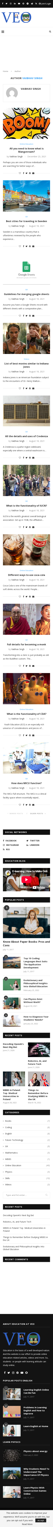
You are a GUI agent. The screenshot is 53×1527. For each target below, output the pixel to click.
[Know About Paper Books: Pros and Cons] (26, 922)
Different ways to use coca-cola (26, 575)
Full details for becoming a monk (26, 644)
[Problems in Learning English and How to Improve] (12, 1412)
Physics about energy (35, 1451)
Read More (27, 1524)
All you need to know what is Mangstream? (27, 150)
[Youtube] (19, 3)
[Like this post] (20, 173)
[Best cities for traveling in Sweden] (26, 195)
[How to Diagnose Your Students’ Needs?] (12, 1021)
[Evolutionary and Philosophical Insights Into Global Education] (12, 984)
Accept (41, 1520)
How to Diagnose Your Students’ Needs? (36, 1018)
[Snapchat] (23, 3)
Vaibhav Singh (31, 88)
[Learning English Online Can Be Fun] (12, 1394)
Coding (27, 1127)
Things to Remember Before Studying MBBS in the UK (38, 1095)
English (27, 1133)
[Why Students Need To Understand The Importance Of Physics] (12, 1473)
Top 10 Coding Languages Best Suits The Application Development (35, 963)
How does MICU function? (26, 783)
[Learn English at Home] (12, 1430)
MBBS (27, 1159)
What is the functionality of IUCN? (26, 505)
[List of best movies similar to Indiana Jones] (26, 338)
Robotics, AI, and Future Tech (37, 1062)
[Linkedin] (15, 3)
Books (27, 1120)
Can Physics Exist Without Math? (33, 1001)
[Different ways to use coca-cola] (26, 549)
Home (5, 71)
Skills (27, 1178)
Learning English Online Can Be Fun (36, 1391)
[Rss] (36, 3)
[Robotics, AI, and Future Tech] (39, 1049)
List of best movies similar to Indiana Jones (26, 365)
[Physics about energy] (12, 1455)
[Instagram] (10, 3)
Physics (27, 1171)
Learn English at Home (36, 1426)
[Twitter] (6, 3)
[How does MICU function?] (26, 758)
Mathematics (27, 1152)
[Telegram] (28, 3)
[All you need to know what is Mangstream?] (26, 123)
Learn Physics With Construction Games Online (35, 1490)
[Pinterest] (17, 1372)
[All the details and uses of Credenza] (26, 411)
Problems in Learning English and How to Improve (35, 1410)
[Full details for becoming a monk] (26, 619)
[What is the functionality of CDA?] (26, 688)
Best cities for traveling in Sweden (26, 221)
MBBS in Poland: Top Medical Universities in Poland (11, 1095)
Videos (26, 359)
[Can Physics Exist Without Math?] (12, 1003)
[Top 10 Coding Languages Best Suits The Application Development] (12, 962)
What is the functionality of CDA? (26, 713)
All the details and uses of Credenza (26, 436)
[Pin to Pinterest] (30, 173)
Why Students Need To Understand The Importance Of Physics (36, 1471)
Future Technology (27, 1140)
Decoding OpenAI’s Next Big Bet (13, 1045)
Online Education (26, 144)
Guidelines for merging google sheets (26, 294)
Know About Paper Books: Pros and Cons (26, 943)
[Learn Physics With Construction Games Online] (12, 1492)
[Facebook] (2, 3)
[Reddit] (32, 3)
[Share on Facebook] (23, 173)
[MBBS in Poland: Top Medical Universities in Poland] (14, 1078)
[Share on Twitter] (27, 173)
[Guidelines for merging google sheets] (26, 269)
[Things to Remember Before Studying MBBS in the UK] (39, 1078)
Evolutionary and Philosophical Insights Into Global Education (36, 983)
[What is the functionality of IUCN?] (26, 480)
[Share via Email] (33, 173)
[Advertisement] (26, 51)
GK (26, 217)
